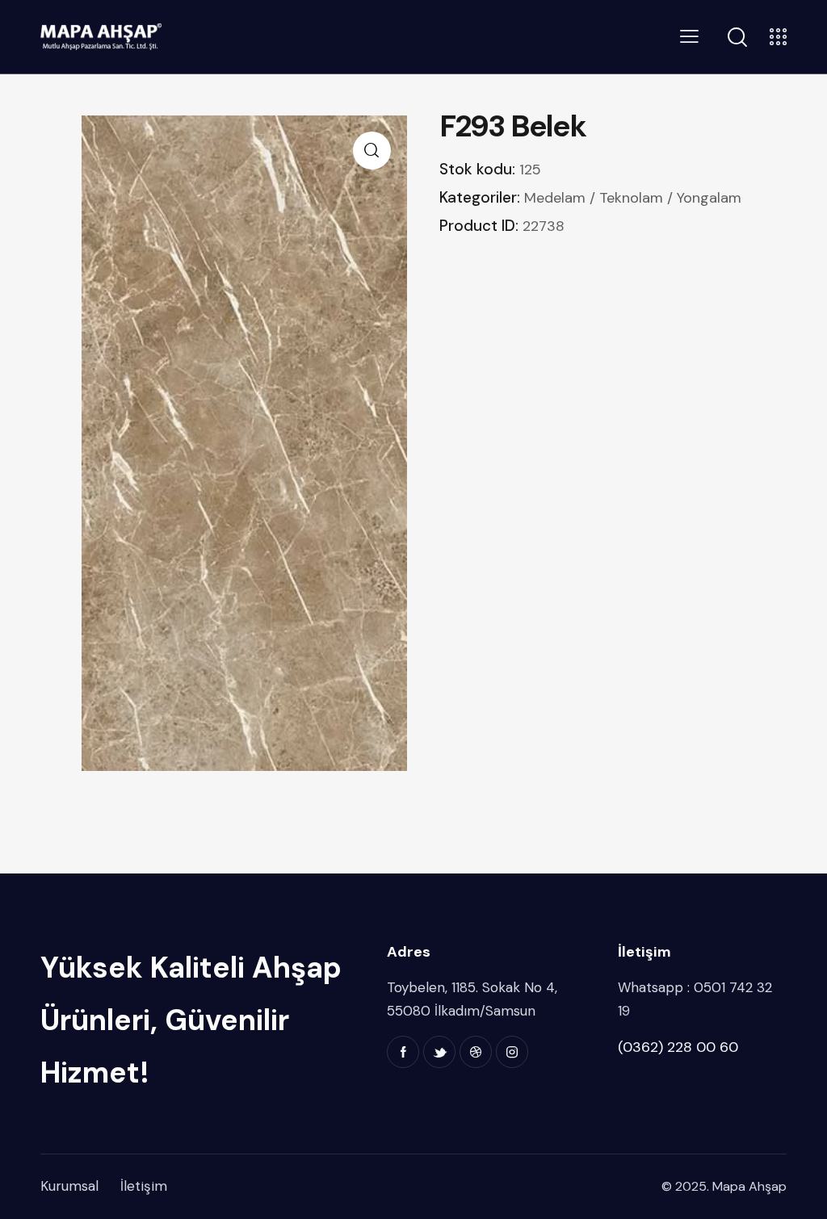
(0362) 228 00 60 (678, 1047)
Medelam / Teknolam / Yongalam (632, 197)
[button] (372, 151)
